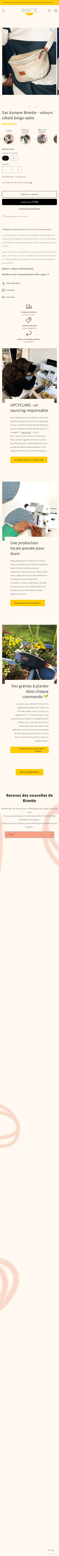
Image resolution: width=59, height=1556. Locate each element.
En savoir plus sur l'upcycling (28, 459)
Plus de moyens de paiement (29, 208)
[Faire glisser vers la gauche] (23, 107)
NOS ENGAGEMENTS (29, 772)
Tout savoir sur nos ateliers (27, 603)
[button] (3, 11)
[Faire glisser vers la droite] (36, 107)
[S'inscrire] (51, 834)
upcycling (25, 432)
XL (14, 158)
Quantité (5, 164)
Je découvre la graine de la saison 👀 (31, 749)
